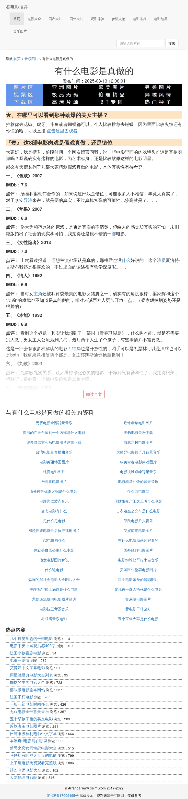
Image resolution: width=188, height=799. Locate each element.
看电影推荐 (17, 6)
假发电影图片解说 (54, 559)
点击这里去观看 (62, 130)
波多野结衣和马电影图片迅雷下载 (54, 442)
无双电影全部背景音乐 (54, 422)
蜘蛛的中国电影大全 (27, 682)
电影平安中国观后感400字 (33, 645)
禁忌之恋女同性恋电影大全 (33, 748)
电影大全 (34, 18)
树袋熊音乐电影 (54, 618)
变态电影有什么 (54, 510)
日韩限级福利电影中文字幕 (33, 733)
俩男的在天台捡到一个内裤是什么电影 (54, 432)
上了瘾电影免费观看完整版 (33, 762)
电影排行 (139, 18)
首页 (16, 18)
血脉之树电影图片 (138, 442)
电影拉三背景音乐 (54, 608)
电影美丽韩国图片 (54, 461)
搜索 (171, 43)
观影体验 (97, 18)
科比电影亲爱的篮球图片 (138, 579)
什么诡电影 (54, 569)
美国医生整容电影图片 (138, 569)
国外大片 (76, 18)
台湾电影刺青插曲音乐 (54, 452)
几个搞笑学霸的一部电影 (31, 638)
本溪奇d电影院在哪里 (28, 740)
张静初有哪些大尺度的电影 (33, 755)
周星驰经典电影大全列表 (31, 675)
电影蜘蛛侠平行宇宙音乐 (138, 559)
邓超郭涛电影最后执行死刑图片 (54, 530)
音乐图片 (20, 30)
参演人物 (118, 18)
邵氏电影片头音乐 (138, 520)
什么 (126, 260)
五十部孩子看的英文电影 (31, 719)
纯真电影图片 (54, 471)
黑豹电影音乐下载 (138, 432)
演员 (161, 260)
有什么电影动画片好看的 (138, 540)
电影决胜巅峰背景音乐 (138, 471)
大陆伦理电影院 (23, 777)
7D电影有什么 (54, 540)
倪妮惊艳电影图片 (138, 530)
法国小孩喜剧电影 (25, 653)
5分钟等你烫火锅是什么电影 (54, 491)
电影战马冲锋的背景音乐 (138, 481)
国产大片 (55, 18)
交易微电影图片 (138, 599)
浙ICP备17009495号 (63, 795)
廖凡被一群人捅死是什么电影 (138, 589)
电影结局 (160, 18)
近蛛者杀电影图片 (138, 422)
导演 (28, 200)
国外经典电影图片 (138, 550)
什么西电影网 (138, 491)
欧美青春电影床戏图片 (138, 461)
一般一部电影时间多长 (29, 704)
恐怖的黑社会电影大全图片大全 (54, 579)
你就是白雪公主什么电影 (54, 550)
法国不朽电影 (21, 697)
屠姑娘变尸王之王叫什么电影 (138, 501)
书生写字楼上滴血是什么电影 (54, 589)
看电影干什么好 (138, 608)
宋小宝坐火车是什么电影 (138, 618)
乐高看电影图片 (54, 481)
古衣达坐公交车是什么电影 (138, 510)
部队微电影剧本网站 (27, 689)
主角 (38, 293)
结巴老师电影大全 (25, 770)
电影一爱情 (19, 660)
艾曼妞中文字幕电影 (27, 667)
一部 (111, 233)
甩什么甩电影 (54, 520)
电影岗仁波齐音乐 (54, 501)
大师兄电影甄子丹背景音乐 (138, 452)
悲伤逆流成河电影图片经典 (54, 599)
